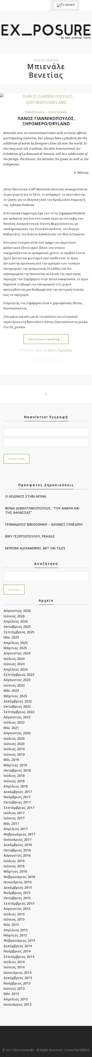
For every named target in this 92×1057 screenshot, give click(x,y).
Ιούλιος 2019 (14, 749)
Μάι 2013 (11, 993)
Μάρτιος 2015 (15, 935)
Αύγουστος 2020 (17, 733)
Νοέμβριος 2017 (17, 797)
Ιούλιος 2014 (14, 962)
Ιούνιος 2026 (14, 616)
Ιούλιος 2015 (14, 914)
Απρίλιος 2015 (16, 930)
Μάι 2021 (11, 727)
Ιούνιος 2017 (14, 818)
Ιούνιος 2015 (14, 919)
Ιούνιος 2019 (14, 754)
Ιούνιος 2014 (14, 967)
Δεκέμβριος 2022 (18, 701)
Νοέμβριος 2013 (17, 983)
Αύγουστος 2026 (17, 610)
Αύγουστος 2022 (17, 717)
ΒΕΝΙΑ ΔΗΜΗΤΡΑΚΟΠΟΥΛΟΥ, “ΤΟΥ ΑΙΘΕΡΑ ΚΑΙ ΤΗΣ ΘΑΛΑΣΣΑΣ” (42, 510)
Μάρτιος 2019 (15, 765)
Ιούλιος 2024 (14, 658)
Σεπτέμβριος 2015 (19, 903)
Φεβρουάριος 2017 (19, 834)
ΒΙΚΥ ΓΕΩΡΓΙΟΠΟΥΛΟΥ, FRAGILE (30, 536)
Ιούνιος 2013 (14, 988)
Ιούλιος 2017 (14, 813)
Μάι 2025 (11, 637)
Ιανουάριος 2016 (17, 882)
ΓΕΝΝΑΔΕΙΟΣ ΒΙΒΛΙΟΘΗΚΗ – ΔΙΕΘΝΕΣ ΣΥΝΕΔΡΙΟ (44, 524)
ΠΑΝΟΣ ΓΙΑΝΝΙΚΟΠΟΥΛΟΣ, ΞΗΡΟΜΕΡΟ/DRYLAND (46, 121)
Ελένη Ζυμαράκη (60, 350)
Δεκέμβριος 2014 (18, 946)
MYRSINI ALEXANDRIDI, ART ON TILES (35, 548)
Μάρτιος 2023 (15, 696)
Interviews (57, 112)
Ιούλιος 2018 (14, 775)
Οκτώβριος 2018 (17, 770)
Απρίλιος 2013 (16, 999)
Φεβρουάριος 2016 (19, 876)
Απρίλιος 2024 (16, 669)
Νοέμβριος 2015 (17, 892)
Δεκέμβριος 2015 (18, 887)
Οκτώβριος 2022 (17, 706)
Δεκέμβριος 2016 (18, 844)
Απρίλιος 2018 (16, 786)
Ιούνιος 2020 (14, 743)
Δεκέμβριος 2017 (18, 791)
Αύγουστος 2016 (17, 855)
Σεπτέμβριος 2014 (19, 956)
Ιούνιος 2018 (14, 781)
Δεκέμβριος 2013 (18, 977)
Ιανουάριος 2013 (17, 1004)
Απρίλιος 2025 (16, 642)
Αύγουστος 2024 (17, 653)
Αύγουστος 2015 (17, 908)
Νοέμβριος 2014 (17, 951)
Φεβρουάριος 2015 (19, 940)
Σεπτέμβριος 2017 (19, 807)
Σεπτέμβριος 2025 (19, 632)
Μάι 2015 (11, 924)
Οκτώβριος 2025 (17, 626)
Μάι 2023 (11, 690)
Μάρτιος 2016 (15, 871)
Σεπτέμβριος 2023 (19, 674)
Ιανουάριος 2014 (17, 972)
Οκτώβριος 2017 (17, 802)
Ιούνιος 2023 (14, 685)
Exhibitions (35, 112)
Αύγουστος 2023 (17, 679)
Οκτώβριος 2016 (17, 850)
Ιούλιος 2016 (14, 861)
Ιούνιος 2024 (14, 664)
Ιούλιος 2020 (14, 738)
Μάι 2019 (11, 759)
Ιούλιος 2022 (14, 722)
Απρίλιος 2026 (16, 621)
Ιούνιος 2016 (14, 866)
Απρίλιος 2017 (16, 828)
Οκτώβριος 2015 (17, 898)
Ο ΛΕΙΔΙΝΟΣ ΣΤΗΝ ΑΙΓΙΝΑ (25, 496)
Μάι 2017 (11, 823)
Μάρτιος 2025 (15, 648)
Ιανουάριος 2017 (17, 839)
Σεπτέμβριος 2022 (19, 712)
